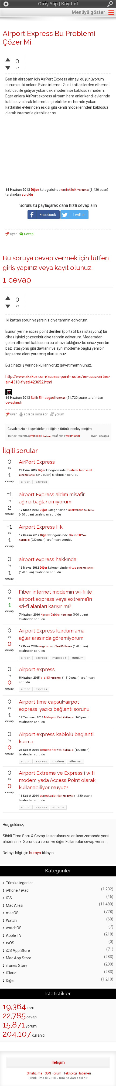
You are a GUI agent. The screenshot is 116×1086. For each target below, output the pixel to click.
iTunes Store (17, 965)
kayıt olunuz (72, 268)
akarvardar (75, 510)
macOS (12, 913)
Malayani (50, 717)
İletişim (58, 1062)
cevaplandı (13, 402)
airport (25, 482)
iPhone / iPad (17, 890)
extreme (58, 807)
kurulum (77, 658)
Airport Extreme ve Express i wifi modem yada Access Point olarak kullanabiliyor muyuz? (57, 780)
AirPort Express (37, 462)
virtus (72, 567)
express (41, 482)
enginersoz (46, 646)
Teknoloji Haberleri (77, 1073)
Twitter (79, 215)
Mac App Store (18, 958)
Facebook (48, 215)
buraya (35, 853)
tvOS (10, 943)
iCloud (11, 973)
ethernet (75, 761)
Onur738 (75, 535)
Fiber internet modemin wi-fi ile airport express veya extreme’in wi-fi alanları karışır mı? (55, 599)
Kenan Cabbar (50, 614)
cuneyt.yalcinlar (50, 796)
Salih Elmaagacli (43, 398)
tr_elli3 (45, 677)
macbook (59, 658)
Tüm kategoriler (19, 883)
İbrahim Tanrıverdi (80, 470)
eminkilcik (68, 190)
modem (58, 761)
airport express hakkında (47, 559)
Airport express (37, 669)
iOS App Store (18, 950)
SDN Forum (53, 1073)
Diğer (35, 190)
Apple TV (14, 935)
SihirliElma (34, 1073)
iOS (9, 898)
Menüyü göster (88, 12)
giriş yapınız (20, 268)
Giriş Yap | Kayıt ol (58, 3)
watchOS (14, 928)
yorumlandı (73, 435)
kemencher (47, 750)
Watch (11, 920)
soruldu (27, 194)
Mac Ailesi (14, 905)
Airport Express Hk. (41, 527)
